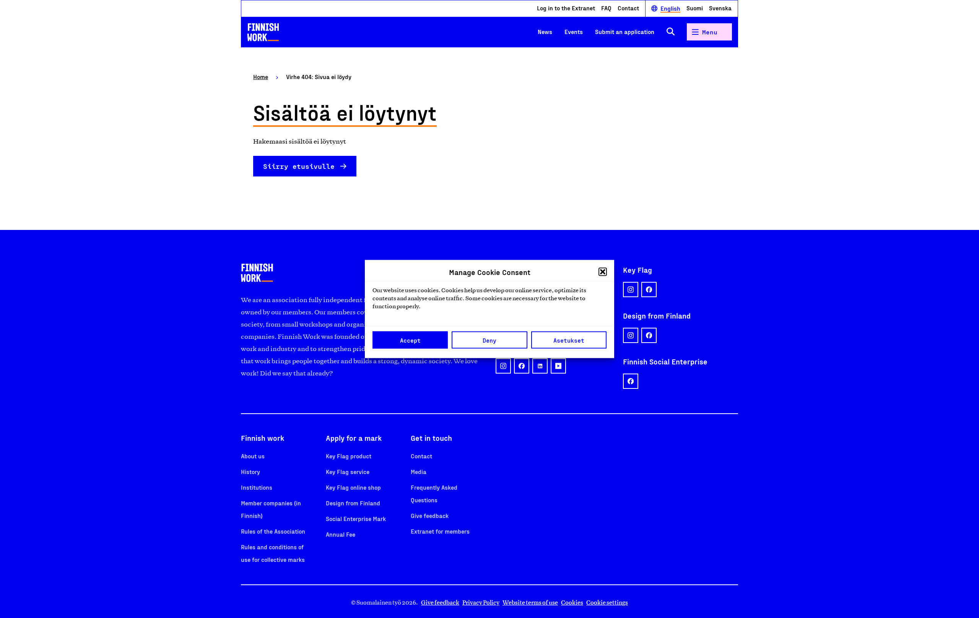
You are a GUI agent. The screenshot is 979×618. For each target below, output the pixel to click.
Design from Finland (353, 502)
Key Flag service (347, 471)
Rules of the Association (273, 531)
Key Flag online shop (353, 487)
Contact (628, 7)
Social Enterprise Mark (356, 518)
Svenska (720, 7)
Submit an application (624, 31)
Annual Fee (340, 534)
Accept (410, 340)
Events (573, 31)
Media (418, 471)
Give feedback (430, 515)
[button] (603, 272)
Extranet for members (440, 531)
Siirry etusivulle (299, 166)
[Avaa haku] (670, 32)
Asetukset (568, 340)
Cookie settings (607, 602)
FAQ (606, 7)
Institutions (256, 487)
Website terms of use (530, 602)
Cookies (572, 602)
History (250, 471)
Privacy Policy (480, 602)
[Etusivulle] (263, 32)
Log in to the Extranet (566, 7)
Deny (489, 340)
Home (260, 76)
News (545, 31)
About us (253, 455)
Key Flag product (348, 455)
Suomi (694, 7)
